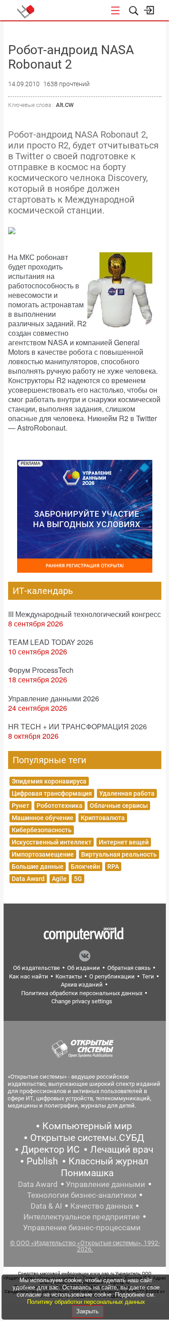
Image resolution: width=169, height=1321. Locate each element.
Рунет (20, 805)
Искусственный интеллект (51, 842)
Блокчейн (85, 866)
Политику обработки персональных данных (86, 1301)
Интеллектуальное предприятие (81, 1216)
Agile (59, 878)
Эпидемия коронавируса (49, 781)
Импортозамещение (43, 854)
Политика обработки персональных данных (81, 993)
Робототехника (59, 805)
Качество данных (101, 1205)
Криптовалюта (103, 817)
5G (78, 878)
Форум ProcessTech (40, 670)
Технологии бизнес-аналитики (82, 1195)
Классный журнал (108, 1161)
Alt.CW (64, 105)
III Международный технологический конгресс (84, 614)
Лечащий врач (121, 1149)
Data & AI (46, 1205)
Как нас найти (28, 976)
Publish (42, 1161)
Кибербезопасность (42, 830)
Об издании (83, 967)
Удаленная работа (127, 793)
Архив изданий (82, 984)
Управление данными (105, 1184)
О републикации (112, 976)
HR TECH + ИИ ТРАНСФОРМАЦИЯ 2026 (77, 726)
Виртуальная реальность (119, 854)
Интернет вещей (124, 842)
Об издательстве (36, 967)
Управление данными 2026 (53, 698)
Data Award (28, 878)
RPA (113, 866)
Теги (148, 976)
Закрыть (87, 1311)
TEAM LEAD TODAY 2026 (50, 642)
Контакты (68, 976)
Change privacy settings (81, 1001)
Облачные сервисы (119, 805)
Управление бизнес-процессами (82, 1227)
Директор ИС (50, 1149)
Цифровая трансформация (52, 793)
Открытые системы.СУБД (87, 1137)
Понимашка (87, 1173)
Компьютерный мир (87, 1126)
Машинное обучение (42, 817)
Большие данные (38, 866)
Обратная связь (129, 967)
